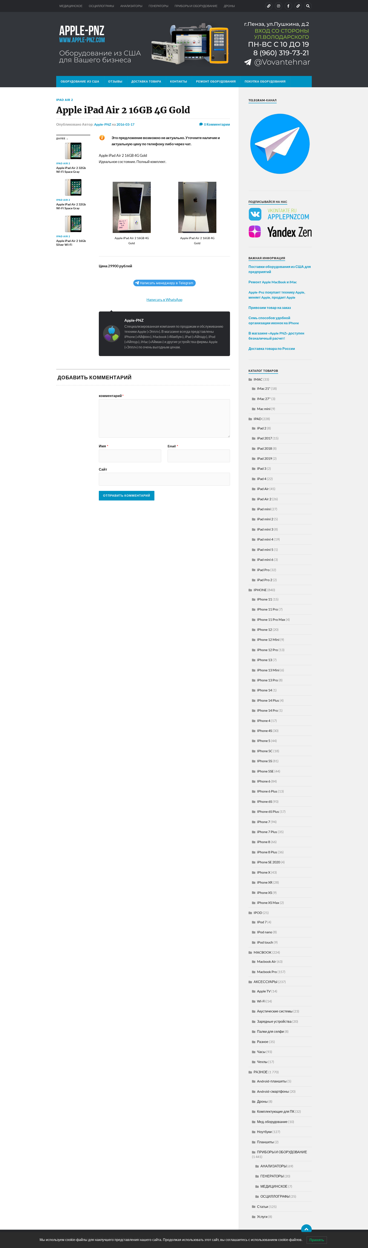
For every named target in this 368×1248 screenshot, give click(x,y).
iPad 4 (261, 479)
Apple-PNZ (102, 124)
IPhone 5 (263, 741)
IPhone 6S (264, 801)
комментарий (111, 395)
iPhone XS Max (268, 902)
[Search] (308, 6)
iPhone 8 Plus (267, 852)
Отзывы (115, 81)
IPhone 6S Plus (268, 811)
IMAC (258, 379)
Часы (261, 1052)
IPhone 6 (263, 781)
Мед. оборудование (272, 1122)
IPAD (258, 419)
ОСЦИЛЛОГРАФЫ (101, 6)
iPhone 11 (264, 599)
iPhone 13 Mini (268, 670)
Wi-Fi (261, 1001)
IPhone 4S (264, 731)
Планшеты (265, 1142)
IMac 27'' (264, 399)
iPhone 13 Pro (267, 680)
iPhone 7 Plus (267, 832)
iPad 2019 (264, 458)
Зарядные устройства (274, 1021)
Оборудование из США (80, 81)
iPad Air (263, 489)
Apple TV (264, 991)
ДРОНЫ (229, 6)
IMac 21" (263, 388)
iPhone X (263, 872)
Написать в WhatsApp (164, 299)
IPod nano (264, 932)
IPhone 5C (265, 751)
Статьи (262, 1206)
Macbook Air (266, 961)
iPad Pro (263, 570)
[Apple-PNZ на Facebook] (288, 6)
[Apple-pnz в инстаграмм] (278, 6)
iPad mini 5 (265, 549)
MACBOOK (263, 952)
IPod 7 (262, 922)
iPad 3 (261, 468)
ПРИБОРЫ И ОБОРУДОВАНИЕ (196, 6)
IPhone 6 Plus (267, 791)
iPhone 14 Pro (267, 710)
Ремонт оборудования (216, 81)
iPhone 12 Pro (267, 650)
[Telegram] (298, 6)
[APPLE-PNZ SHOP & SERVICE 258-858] (184, 43)
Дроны (262, 1101)
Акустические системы (275, 1011)
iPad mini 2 (265, 519)
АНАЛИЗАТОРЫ (131, 6)
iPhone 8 (263, 842)
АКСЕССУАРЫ (265, 982)
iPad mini (264, 509)
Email (173, 446)
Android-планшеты (272, 1081)
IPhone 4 (263, 721)
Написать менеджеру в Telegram (166, 283)
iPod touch (265, 942)
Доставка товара (146, 81)
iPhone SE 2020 (268, 862)
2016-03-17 (125, 124)
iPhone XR (264, 882)
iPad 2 (261, 428)
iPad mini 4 (265, 539)
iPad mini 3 (265, 529)
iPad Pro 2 (264, 580)
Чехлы (262, 1062)
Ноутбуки (264, 1132)
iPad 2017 (264, 438)
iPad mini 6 (265, 559)
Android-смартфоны (273, 1091)
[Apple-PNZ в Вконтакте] (269, 6)
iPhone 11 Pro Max (271, 619)
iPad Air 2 (64, 100)
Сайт (103, 469)
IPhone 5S (264, 761)
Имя (103, 446)
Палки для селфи (270, 1031)
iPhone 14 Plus (268, 700)
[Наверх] (306, 1229)
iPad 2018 (264, 448)
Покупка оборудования (265, 81)
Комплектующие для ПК (275, 1111)
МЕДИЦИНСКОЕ (70, 6)
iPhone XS (264, 892)
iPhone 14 (264, 690)
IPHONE (260, 590)
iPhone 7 (263, 822)
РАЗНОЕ (261, 1072)
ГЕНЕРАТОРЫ (158, 6)
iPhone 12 (264, 629)
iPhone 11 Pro (267, 609)
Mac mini (263, 409)
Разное (262, 1042)
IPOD (258, 913)
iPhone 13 (264, 660)
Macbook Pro (267, 972)
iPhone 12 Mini (268, 639)
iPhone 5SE (265, 771)
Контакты (178, 81)
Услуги (262, 1217)
